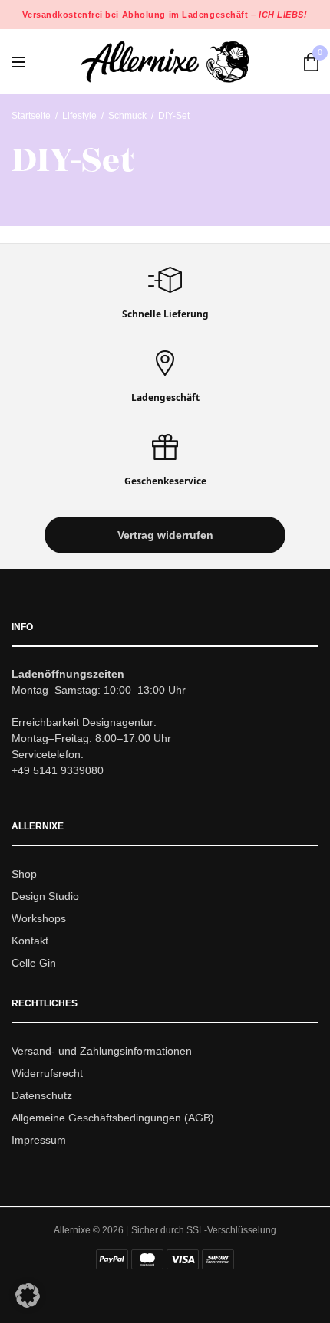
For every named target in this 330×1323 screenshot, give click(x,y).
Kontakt (30, 940)
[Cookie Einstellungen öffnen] (27, 1303)
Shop (24, 874)
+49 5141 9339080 (58, 771)
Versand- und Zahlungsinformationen (102, 1052)
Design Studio (45, 896)
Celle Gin (34, 963)
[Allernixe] (165, 62)
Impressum (39, 1140)
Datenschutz (42, 1095)
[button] (165, 535)
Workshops (39, 918)
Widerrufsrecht (47, 1073)
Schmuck (127, 115)
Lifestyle (79, 115)
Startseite (31, 115)
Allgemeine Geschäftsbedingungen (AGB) (113, 1117)
